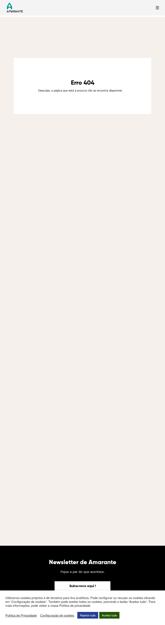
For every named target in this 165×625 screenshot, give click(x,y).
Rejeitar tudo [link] (88, 615)
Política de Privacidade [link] (21, 615)
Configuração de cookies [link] (57, 615)
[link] (82, 586)
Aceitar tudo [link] (109, 615)
